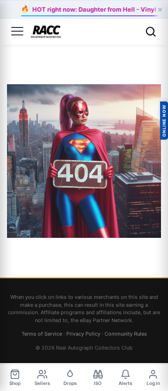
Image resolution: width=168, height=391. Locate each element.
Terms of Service (41, 333)
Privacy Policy (83, 333)
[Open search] (150, 31)
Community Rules (126, 333)
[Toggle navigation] (17, 31)
